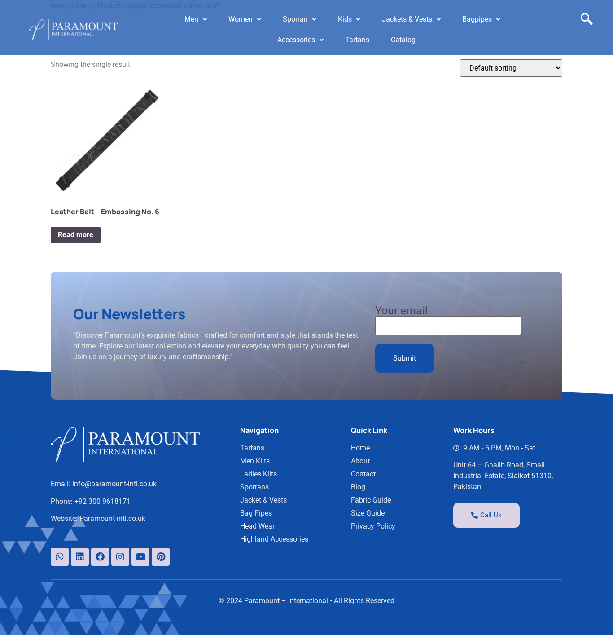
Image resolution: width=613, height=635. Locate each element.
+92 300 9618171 (102, 501)
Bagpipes (477, 19)
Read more (75, 234)
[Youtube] (140, 557)
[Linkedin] (80, 557)
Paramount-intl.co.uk (112, 518)
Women (240, 19)
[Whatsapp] (60, 557)
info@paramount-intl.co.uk (114, 484)
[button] (196, 19)
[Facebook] (100, 557)
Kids (345, 19)
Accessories (296, 39)
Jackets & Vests (407, 19)
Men (191, 19)
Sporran (295, 19)
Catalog (403, 39)
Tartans (357, 39)
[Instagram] (120, 557)
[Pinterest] (161, 557)
